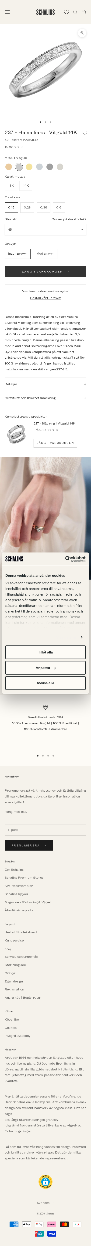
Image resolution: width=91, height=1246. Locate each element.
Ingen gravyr (17, 253)
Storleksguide (15, 965)
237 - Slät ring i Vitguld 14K (54, 423)
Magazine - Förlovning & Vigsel (28, 902)
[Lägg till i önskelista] (85, 132)
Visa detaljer (66, 637)
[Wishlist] (66, 12)
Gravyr (10, 973)
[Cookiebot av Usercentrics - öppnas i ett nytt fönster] (65, 559)
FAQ (8, 948)
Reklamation (14, 989)
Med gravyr (45, 253)
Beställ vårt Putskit (45, 298)
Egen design (14, 981)
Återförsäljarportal (19, 910)
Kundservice (14, 940)
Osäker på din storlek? (69, 219)
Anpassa (43, 667)
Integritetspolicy (17, 1036)
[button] (45, 1182)
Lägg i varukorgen (42, 271)
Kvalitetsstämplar (19, 886)
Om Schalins (14, 869)
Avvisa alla (45, 683)
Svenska (43, 1203)
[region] (45, 726)
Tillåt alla (45, 652)
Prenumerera (25, 845)
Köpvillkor (12, 1019)
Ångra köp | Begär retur (23, 997)
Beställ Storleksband (21, 932)
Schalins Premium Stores (24, 877)
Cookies (11, 1028)
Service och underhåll (21, 956)
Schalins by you (16, 894)
